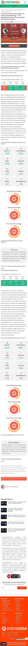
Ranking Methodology (12, 632)
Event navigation (14, 45)
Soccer (20, 469)
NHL (5, 471)
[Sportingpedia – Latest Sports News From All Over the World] (10, 2)
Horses (11, 471)
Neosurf (18, 606)
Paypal (18, 603)
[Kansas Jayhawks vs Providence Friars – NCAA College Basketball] (4, 503)
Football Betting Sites (7, 6)
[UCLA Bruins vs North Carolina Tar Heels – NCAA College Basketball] (4, 523)
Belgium (4, 622)
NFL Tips (18, 621)
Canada (4, 617)
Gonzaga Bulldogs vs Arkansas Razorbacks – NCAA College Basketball (15, 510)
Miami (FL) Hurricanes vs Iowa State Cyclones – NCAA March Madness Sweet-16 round (16, 530)
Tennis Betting (5, 603)
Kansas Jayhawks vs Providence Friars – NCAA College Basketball (17, 502)
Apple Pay (18, 600)
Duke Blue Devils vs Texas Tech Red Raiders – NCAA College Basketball (16, 516)
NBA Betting (5, 602)
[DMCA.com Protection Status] (21, 639)
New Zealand (5, 619)
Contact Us (16, 635)
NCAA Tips (18, 617)
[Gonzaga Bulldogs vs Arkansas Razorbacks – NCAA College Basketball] (4, 510)
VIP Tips (18, 622)
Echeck (18, 602)
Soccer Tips (19, 614)
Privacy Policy (14, 633)
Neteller (18, 608)
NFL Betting (5, 605)
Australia (4, 621)
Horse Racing (5, 608)
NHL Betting (5, 606)
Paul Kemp (14, 487)
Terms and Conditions (7, 635)
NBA (2, 471)
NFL (24, 469)
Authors (21, 632)
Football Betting (6, 600)
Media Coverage (6, 633)
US (3, 614)
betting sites (10, 473)
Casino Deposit (20, 610)
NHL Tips (18, 619)
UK (3, 616)
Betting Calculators (7, 610)
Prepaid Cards (19, 605)
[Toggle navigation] (25, 2)
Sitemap (13, 639)
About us (4, 632)
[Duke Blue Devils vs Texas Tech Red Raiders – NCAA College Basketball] (4, 517)
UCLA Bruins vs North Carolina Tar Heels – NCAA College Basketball (16, 523)
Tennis (7, 471)
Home (2, 10)
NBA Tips (18, 616)
